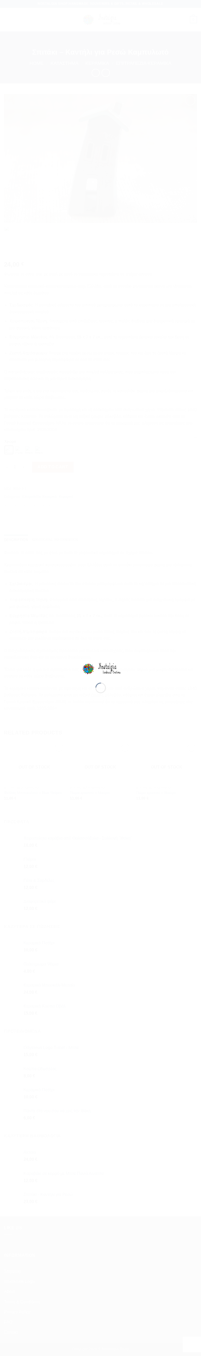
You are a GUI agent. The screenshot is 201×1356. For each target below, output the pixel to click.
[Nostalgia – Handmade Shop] (101, 668)
